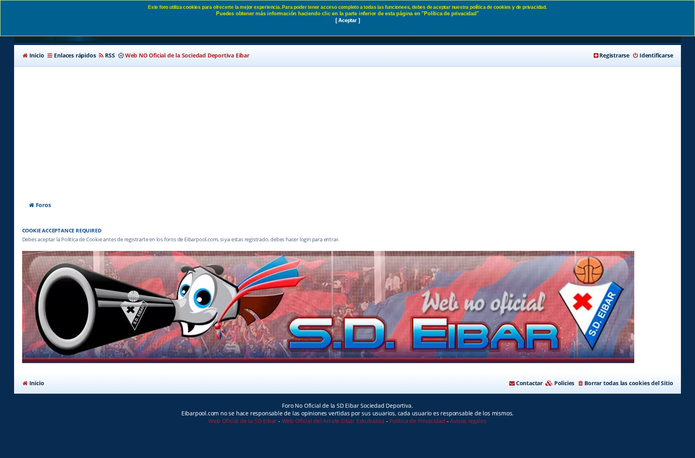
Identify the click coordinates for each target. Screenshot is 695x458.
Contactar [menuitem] (529, 383)
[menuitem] (33, 55)
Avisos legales (468, 421)
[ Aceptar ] (347, 20)
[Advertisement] (347, 126)
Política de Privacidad (417, 421)
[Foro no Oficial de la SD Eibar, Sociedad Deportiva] (328, 307)
